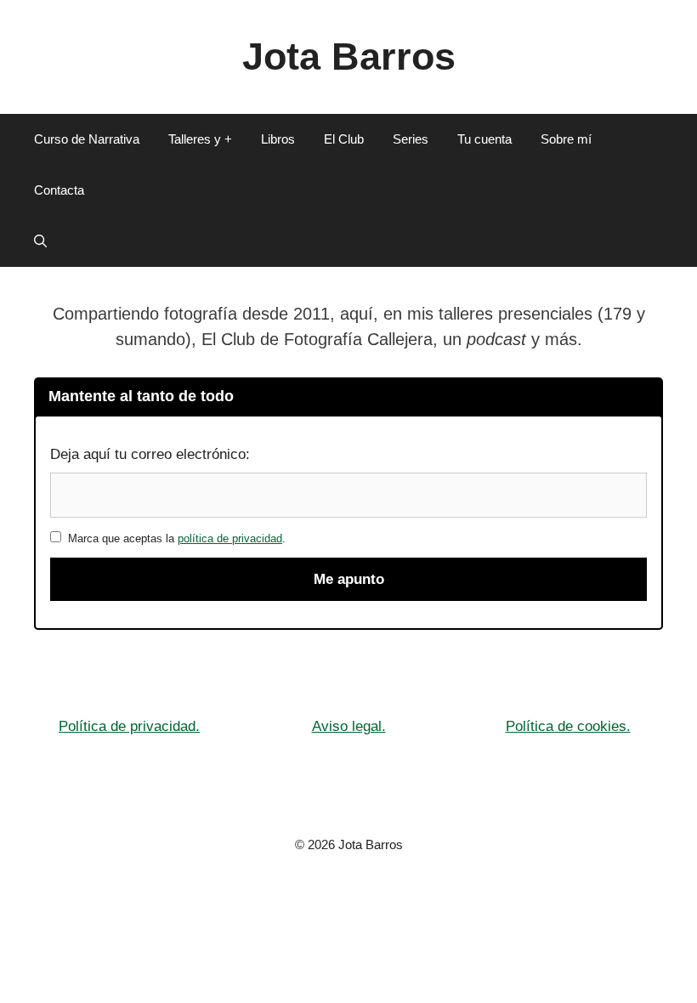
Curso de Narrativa (86, 139)
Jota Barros (349, 56)
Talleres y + (200, 139)
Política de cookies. (568, 726)
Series (410, 139)
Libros (278, 139)
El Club (344, 139)
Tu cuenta (484, 139)
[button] (40, 241)
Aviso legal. (349, 726)
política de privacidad (230, 538)
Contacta (59, 190)
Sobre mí (566, 139)
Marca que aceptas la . (173, 538)
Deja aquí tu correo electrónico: (150, 454)
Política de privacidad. (129, 726)
